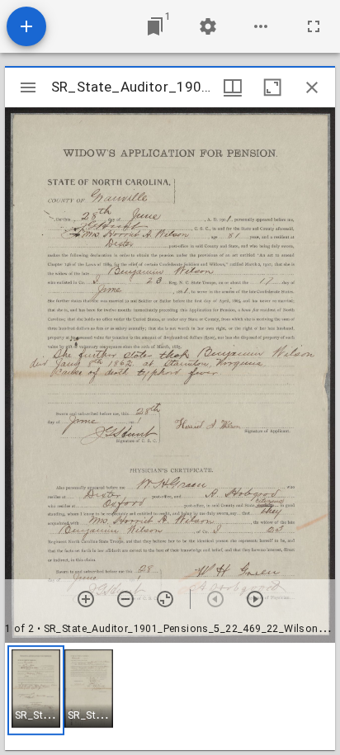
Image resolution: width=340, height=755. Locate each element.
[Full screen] (313, 26)
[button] (36, 690)
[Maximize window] (272, 87)
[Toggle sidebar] (28, 87)
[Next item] (255, 599)
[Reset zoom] (165, 599)
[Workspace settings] (208, 26)
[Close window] (312, 87)
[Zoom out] (125, 599)
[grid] (170, 696)
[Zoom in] (86, 599)
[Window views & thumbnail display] (233, 87)
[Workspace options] (261, 26)
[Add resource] (26, 26)
